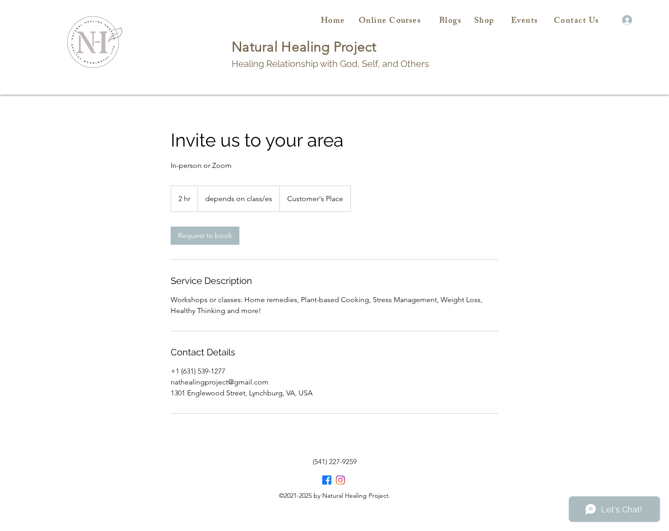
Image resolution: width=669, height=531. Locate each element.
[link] (205, 236)
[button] (613, 20)
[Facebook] (326, 480)
